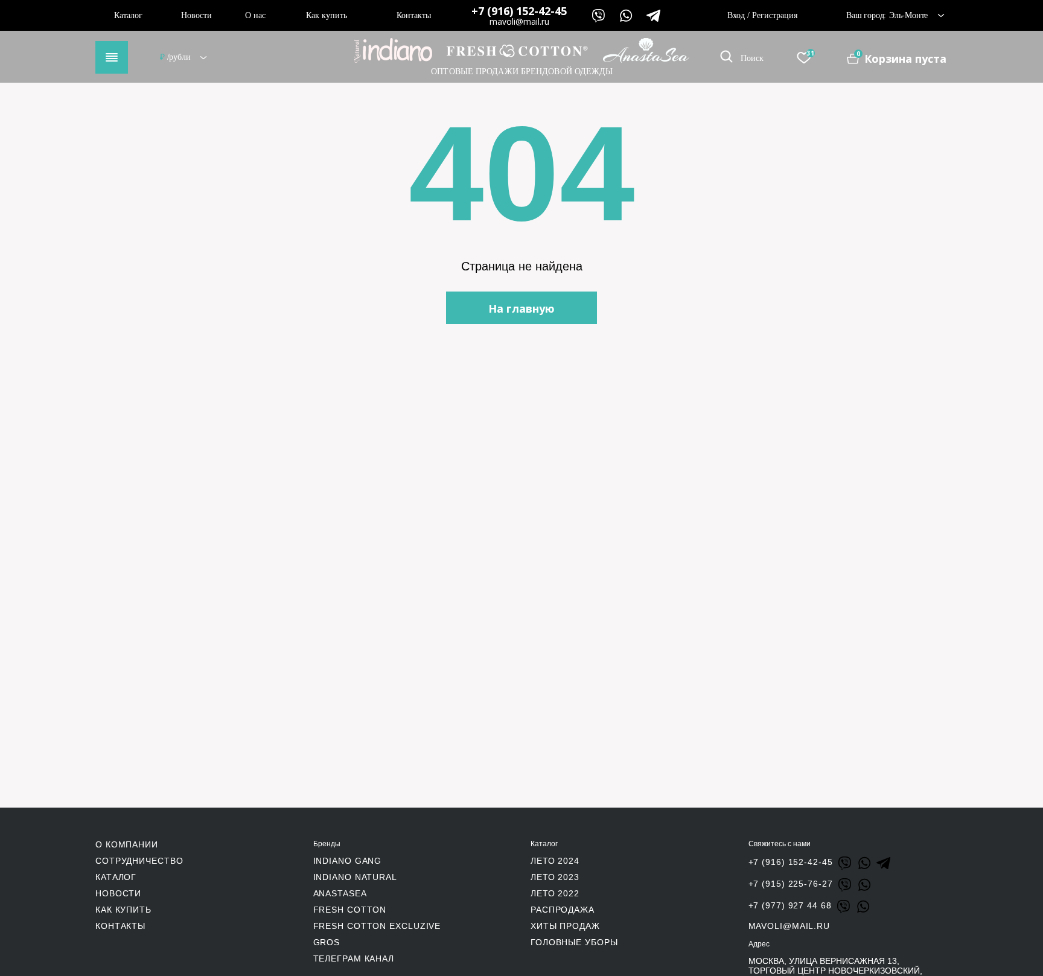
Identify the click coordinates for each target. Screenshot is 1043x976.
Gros (326, 942)
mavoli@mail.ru (519, 21)
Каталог (128, 15)
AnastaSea (340, 893)
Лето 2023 (555, 877)
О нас (255, 15)
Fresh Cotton (350, 909)
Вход (736, 15)
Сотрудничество (139, 861)
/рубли (176, 57)
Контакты (414, 15)
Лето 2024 (555, 861)
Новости (196, 15)
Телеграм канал (354, 958)
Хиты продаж (565, 926)
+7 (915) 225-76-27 (790, 883)
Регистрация (774, 15)
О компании (126, 844)
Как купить (326, 15)
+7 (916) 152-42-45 (519, 11)
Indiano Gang (347, 861)
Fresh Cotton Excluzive (377, 926)
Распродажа (563, 909)
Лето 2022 (555, 893)
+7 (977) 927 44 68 (790, 905)
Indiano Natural (355, 877)
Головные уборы (574, 942)
